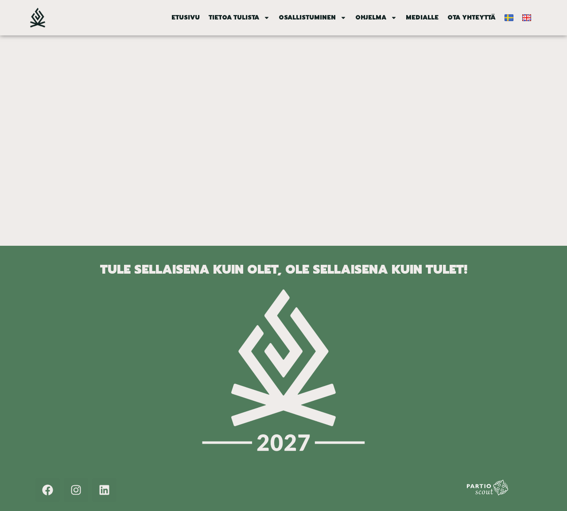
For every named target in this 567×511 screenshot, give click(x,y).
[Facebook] (47, 490)
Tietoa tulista (234, 17)
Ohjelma (370, 17)
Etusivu (185, 17)
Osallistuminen (307, 17)
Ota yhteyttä (471, 17)
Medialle (422, 17)
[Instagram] (76, 490)
